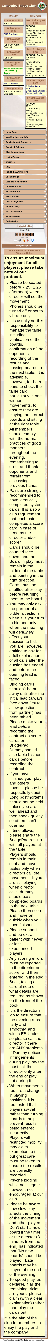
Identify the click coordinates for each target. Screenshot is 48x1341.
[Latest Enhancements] (25, 240)
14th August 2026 (13, 63)
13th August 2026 (13, 79)
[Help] (33, 240)
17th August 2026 (13, 53)
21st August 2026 (13, 20)
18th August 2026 (13, 40)
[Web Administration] (29, 240)
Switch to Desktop (24, 226)
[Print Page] (20, 240)
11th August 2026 (13, 88)
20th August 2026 (13, 29)
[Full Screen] (16, 240)
